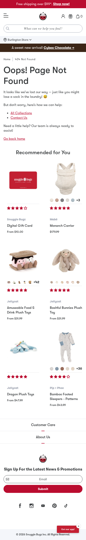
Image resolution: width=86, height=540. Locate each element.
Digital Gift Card (19, 226)
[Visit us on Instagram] (31, 505)
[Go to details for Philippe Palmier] (30, 282)
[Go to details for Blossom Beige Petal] (78, 282)
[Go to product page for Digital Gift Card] (23, 179)
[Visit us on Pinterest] (54, 505)
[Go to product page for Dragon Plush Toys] (23, 347)
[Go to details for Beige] (51, 282)
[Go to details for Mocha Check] (57, 200)
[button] (17, 208)
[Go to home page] (43, 16)
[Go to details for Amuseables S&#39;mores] (9, 282)
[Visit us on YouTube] (43, 505)
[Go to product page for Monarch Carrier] (66, 179)
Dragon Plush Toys (20, 394)
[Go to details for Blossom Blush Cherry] (67, 282)
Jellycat (12, 301)
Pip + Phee (57, 388)
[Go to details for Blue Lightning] (57, 369)
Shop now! (61, 4)
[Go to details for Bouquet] (62, 369)
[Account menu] (63, 16)
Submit (43, 489)
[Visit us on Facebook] (20, 505)
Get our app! (68, 529)
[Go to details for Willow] (62, 282)
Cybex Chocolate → (59, 48)
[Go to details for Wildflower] (51, 369)
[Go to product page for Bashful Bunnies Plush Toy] (66, 261)
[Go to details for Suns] (67, 369)
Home (7, 59)
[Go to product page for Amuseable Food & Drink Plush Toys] (23, 261)
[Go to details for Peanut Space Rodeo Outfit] (24, 282)
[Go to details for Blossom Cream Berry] (73, 282)
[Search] (7, 28)
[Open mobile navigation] (6, 15)
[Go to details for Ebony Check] (62, 200)
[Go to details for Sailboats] (73, 369)
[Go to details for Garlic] (14, 282)
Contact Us (19, 118)
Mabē (53, 219)
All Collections (21, 113)
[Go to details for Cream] (57, 282)
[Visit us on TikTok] (66, 505)
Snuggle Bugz (16, 219)
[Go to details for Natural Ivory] (67, 200)
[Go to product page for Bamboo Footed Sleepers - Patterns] (66, 347)
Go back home (14, 139)
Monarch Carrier (62, 226)
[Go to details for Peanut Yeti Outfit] (19, 282)
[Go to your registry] (71, 16)
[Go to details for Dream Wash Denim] (73, 200)
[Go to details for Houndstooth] (51, 200)
